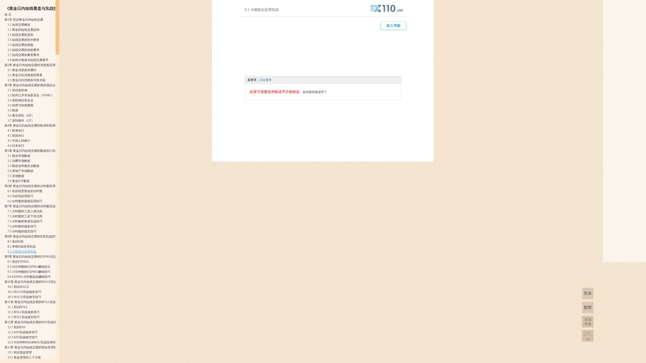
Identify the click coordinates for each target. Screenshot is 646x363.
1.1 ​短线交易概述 (19, 24)
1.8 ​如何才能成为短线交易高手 (28, 60)
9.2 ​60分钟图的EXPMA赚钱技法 (29, 266)
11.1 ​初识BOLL (18, 307)
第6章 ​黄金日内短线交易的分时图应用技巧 (33, 186)
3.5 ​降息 (13, 110)
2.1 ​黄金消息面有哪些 (22, 70)
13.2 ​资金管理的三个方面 (24, 357)
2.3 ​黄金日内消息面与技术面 (26, 80)
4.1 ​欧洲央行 (16, 130)
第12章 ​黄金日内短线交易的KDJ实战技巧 (32, 322)
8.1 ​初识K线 (15, 241)
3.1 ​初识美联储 (17, 90)
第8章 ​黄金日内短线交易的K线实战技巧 (31, 236)
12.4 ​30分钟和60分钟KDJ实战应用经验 (33, 342)
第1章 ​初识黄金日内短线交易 (24, 19)
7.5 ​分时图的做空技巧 (22, 231)
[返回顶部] (588, 336)
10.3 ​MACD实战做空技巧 (24, 297)
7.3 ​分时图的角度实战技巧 (25, 221)
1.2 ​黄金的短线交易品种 (23, 30)
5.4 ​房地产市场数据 (20, 171)
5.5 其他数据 (16, 176)
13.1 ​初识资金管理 (20, 352)
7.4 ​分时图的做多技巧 (22, 226)
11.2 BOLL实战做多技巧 (24, 312)
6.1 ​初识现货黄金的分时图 (25, 191)
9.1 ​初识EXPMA (18, 261)
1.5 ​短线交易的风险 (20, 45)
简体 (588, 293)
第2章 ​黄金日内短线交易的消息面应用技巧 (33, 65)
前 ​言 (8, 14)
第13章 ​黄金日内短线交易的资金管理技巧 (32, 347)
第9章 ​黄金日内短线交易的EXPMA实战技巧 (34, 256)
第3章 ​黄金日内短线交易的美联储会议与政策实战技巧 (40, 85)
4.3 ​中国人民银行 (19, 140)
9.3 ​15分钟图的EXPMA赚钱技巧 (29, 272)
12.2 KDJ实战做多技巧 (23, 332)
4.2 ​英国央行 (16, 135)
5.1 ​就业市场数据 (19, 156)
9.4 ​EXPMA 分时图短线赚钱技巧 (29, 277)
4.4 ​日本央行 (16, 145)
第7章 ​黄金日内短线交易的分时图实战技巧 (33, 206)
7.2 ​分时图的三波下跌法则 (25, 216)
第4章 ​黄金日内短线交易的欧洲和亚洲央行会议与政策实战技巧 (47, 125)
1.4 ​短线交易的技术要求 (23, 40)
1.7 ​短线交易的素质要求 (23, 55)
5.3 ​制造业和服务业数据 (23, 166)
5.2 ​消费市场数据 (19, 161)
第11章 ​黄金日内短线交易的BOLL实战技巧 (33, 302)
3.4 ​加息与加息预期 (20, 105)
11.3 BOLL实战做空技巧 (24, 317)
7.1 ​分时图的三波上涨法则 (25, 211)
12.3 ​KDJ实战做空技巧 (23, 337)
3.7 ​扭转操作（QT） (21, 120)
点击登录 (265, 80)
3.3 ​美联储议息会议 (20, 100)
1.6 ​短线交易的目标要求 (23, 50)
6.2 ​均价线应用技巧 (20, 196)
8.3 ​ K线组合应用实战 (22, 251)
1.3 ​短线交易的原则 (20, 35)
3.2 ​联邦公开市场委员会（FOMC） (31, 95)
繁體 (588, 307)
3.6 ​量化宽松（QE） (21, 115)
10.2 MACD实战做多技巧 (24, 292)
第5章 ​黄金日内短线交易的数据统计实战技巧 (34, 151)
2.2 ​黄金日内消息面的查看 (25, 75)
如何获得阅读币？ (315, 92)
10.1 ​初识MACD (18, 287)
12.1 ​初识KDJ (16, 327)
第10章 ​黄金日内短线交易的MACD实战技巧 (34, 282)
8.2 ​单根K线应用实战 (22, 246)
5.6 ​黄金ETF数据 (19, 181)
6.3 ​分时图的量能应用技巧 (25, 201)
